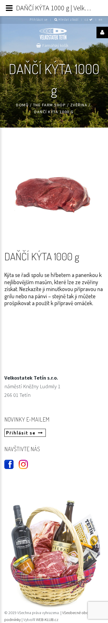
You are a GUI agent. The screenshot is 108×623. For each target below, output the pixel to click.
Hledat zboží (68, 20)
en (101, 20)
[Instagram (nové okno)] (21, 462)
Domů (22, 104)
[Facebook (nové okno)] (6, 462)
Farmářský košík (55, 45)
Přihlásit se (39, 20)
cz (87, 20)
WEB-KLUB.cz (47, 619)
